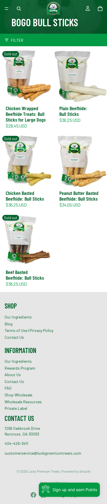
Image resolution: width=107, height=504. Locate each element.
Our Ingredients (18, 317)
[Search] (19, 8)
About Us (13, 374)
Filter (17, 40)
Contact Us (14, 337)
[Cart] (100, 8)
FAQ (8, 388)
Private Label (16, 408)
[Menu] (6, 8)
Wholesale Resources (23, 401)
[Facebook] (33, 494)
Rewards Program (20, 368)
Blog (8, 323)
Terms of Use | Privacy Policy (29, 330)
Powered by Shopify (76, 471)
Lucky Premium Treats (44, 471)
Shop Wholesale (18, 394)
